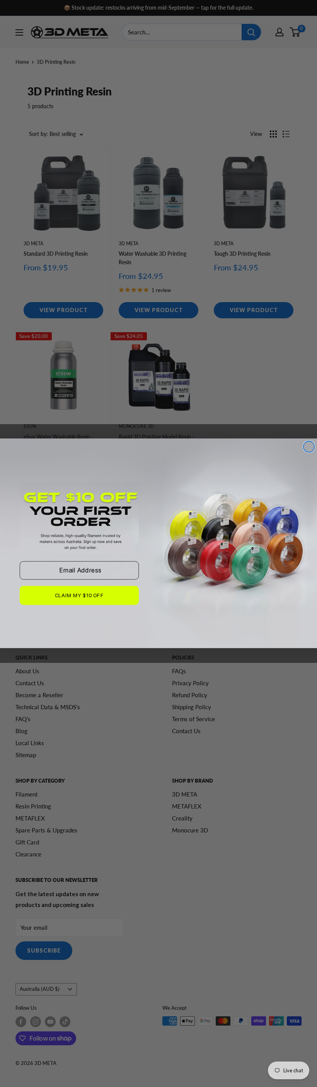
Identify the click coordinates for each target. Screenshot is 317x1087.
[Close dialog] (309, 446)
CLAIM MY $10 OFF (79, 596)
